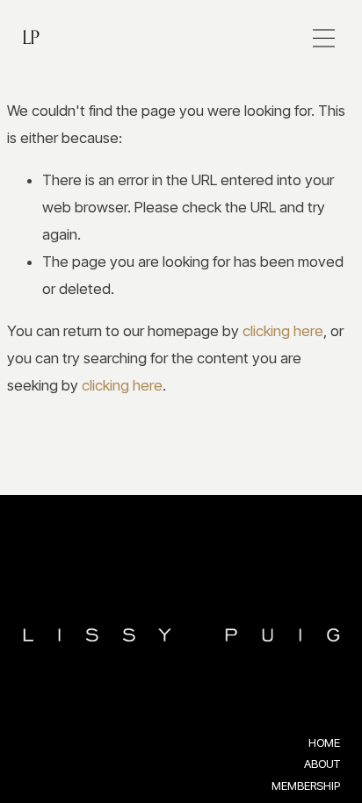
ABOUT (322, 763)
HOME (324, 742)
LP (31, 36)
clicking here (283, 331)
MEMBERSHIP (306, 785)
